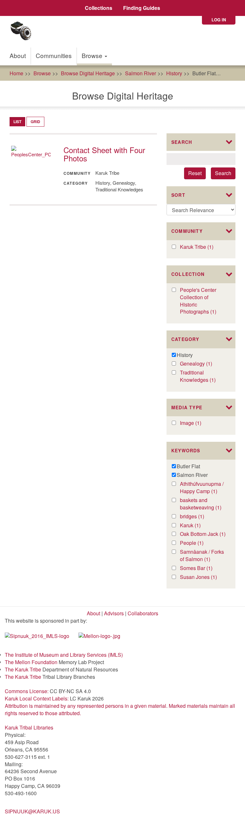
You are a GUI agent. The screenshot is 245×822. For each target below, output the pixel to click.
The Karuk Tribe (23, 669)
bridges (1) (200, 516)
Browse (93, 55)
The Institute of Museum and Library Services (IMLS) (64, 654)
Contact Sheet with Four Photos (104, 154)
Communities (54, 55)
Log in (219, 20)
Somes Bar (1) (203, 568)
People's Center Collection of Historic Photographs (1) (203, 300)
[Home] (23, 31)
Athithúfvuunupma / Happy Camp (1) (203, 487)
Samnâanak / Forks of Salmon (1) (203, 555)
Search (223, 173)
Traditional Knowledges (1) (203, 376)
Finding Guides (141, 7)
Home (16, 73)
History (174, 73)
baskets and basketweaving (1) (203, 504)
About (18, 55)
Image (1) (197, 423)
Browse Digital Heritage (88, 73)
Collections (98, 7)
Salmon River (140, 73)
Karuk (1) (197, 525)
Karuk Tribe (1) (203, 247)
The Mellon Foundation (31, 662)
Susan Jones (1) (203, 577)
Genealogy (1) (203, 363)
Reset (195, 173)
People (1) (200, 543)
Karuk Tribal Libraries (29, 727)
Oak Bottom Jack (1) (203, 534)
